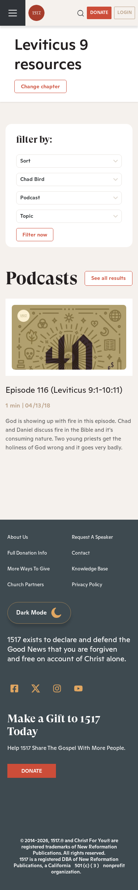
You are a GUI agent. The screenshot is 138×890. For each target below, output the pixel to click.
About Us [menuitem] (17, 537)
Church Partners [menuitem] (25, 584)
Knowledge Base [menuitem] (90, 569)
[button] (80, 12)
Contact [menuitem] (81, 553)
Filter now (34, 234)
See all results (108, 278)
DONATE (99, 12)
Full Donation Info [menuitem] (27, 553)
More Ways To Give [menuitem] (28, 569)
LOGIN (124, 12)
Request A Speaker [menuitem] (92, 537)
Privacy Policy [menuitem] (87, 584)
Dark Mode (31, 612)
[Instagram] (57, 688)
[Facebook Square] (14, 688)
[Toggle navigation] (12, 13)
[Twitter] (36, 688)
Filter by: (34, 139)
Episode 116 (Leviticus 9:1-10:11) (64, 390)
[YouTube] (78, 688)
